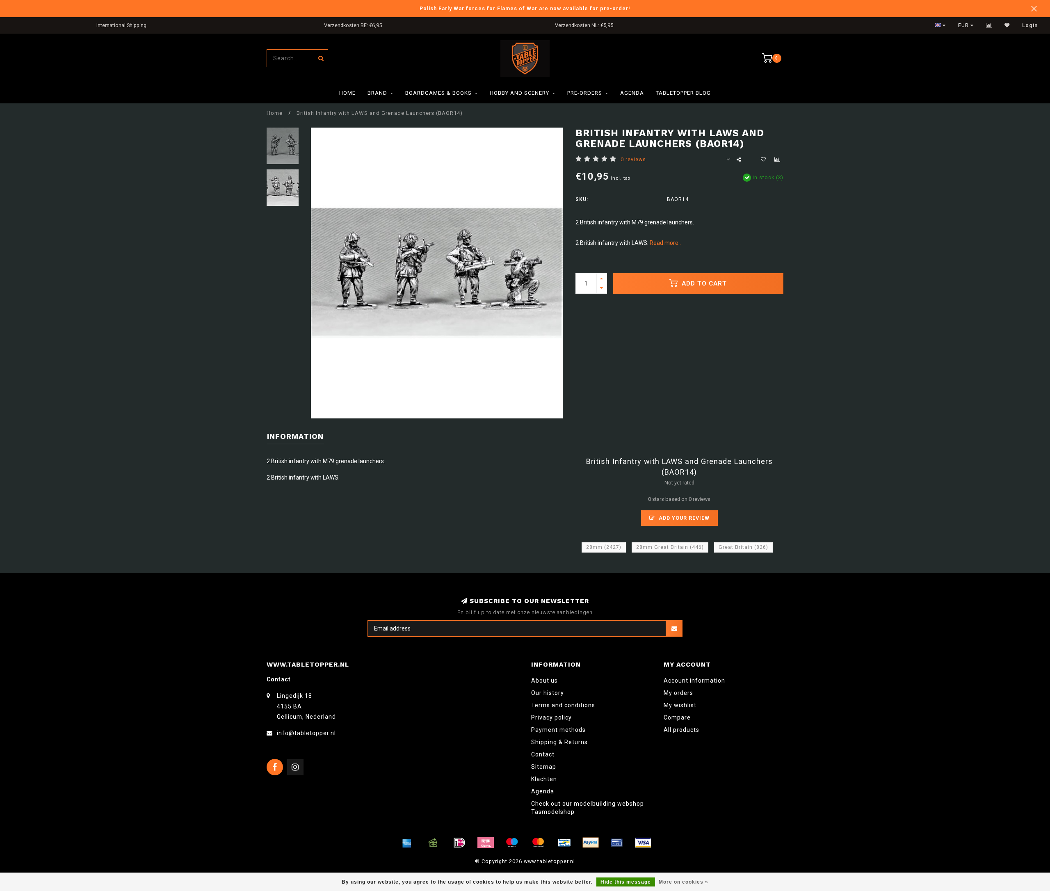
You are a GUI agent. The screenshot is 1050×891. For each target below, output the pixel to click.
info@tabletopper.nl (306, 733)
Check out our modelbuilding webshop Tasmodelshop (587, 807)
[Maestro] (512, 842)
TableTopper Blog (683, 93)
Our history (547, 693)
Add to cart (703, 283)
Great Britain (743, 547)
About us (544, 680)
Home (347, 93)
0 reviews (633, 159)
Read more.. (665, 243)
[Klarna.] (485, 842)
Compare (677, 717)
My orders (678, 693)
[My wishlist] (1007, 25)
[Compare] (989, 25)
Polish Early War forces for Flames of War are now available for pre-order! (525, 8)
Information (295, 436)
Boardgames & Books (438, 93)
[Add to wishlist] (763, 159)
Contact (543, 754)
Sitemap (543, 766)
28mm (603, 547)
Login (1030, 25)
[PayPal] (590, 842)
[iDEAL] (459, 842)
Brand (377, 93)
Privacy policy (551, 717)
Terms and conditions (563, 705)
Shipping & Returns (559, 742)
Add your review (683, 518)
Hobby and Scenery (519, 93)
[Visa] (643, 842)
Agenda (632, 93)
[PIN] (617, 842)
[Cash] (433, 842)
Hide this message (625, 882)
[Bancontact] (564, 842)
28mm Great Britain (670, 547)
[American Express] (407, 842)
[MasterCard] (538, 842)
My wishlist (680, 705)
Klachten (544, 779)
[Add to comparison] (777, 159)
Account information (694, 680)
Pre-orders (584, 93)
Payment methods (558, 730)
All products (681, 730)
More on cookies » (683, 882)
